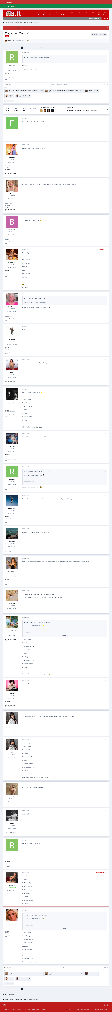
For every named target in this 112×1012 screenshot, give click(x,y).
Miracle (12, 194)
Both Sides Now (12, 571)
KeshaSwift (12, 446)
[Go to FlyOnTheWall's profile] (12, 622)
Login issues (9, 2)
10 (34, 47)
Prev (8, 47)
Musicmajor (12, 157)
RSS (19, 1009)
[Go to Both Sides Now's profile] (12, 563)
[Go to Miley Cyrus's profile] (45, 110)
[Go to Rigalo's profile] (12, 815)
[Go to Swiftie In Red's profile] (6, 41)
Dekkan (12, 693)
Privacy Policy (7, 1009)
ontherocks (12, 307)
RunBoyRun (12, 479)
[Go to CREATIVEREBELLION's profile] (12, 915)
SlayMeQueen (12, 508)
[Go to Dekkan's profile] (12, 685)
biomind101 (11, 230)
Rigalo (12, 823)
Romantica (12, 65)
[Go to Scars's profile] (48, 110)
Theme (67, 1009)
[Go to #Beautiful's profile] (12, 789)
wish (12, 726)
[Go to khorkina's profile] (12, 877)
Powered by (101, 1009)
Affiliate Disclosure (36, 1009)
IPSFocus (73, 1009)
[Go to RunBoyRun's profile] (12, 471)
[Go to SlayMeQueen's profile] (12, 500)
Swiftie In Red (10, 40)
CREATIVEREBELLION (12, 923)
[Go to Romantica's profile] (12, 57)
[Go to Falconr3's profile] (12, 123)
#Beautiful (12, 797)
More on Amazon (9, 100)
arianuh (12, 372)
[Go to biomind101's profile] (12, 222)
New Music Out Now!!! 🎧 (12, 28)
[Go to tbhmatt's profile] (41, 110)
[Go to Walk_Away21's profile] (52, 110)
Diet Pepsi (12, 402)
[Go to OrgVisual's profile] (12, 331)
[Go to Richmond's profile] (12, 845)
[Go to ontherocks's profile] (12, 299)
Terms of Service (26, 1009)
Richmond (12, 853)
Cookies (14, 1009)
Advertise (44, 1009)
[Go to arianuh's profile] (12, 364)
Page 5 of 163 (48, 47)
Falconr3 (11, 131)
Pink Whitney (44, 622)
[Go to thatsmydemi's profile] (12, 595)
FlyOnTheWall (12, 630)
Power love (44, 471)
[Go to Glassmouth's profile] (12, 533)
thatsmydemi (12, 603)
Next (38, 47)
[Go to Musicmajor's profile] (12, 149)
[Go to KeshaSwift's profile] (12, 438)
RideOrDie (43, 57)
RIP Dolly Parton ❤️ (11, 6)
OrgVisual (12, 339)
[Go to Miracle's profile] (12, 186)
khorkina (12, 885)
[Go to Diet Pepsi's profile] (12, 394)
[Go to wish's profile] (12, 718)
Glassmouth (12, 541)
